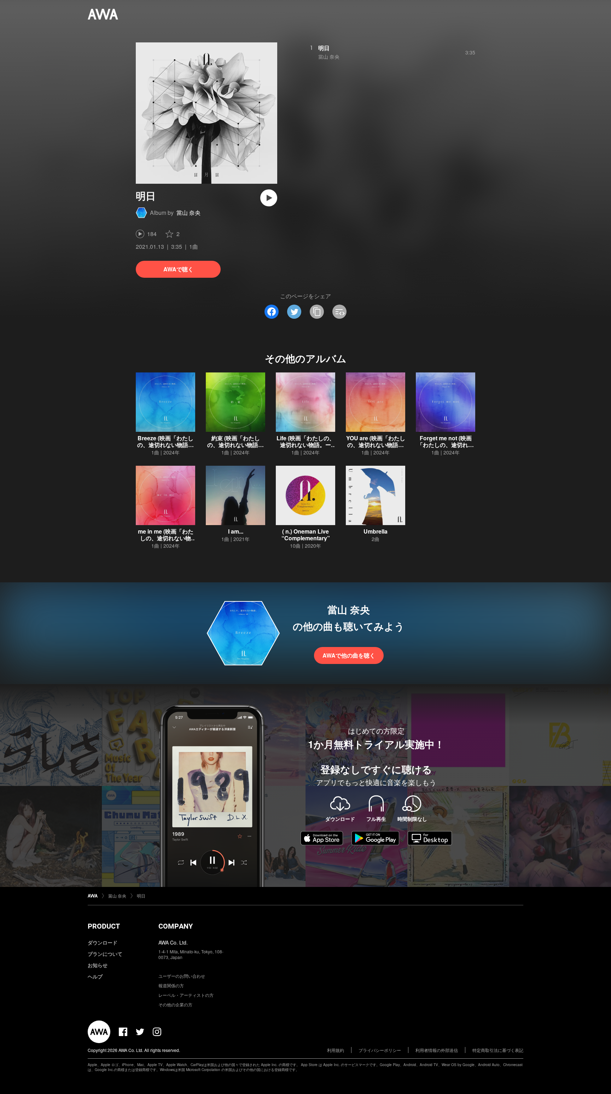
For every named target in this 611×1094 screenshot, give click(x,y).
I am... (235, 531)
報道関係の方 (171, 985)
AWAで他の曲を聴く (348, 655)
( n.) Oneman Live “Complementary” (305, 534)
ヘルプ (95, 976)
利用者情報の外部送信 (436, 1050)
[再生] (268, 197)
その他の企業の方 (175, 1004)
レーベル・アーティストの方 (186, 995)
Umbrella (375, 531)
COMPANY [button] (175, 926)
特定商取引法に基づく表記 (497, 1050)
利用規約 (335, 1050)
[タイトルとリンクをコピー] (317, 312)
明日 (324, 48)
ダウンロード (102, 942)
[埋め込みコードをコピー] (339, 312)
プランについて (105, 953)
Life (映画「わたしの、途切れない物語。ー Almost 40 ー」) (306, 444)
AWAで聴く (178, 269)
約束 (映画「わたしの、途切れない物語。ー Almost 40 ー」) (235, 444)
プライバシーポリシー (380, 1050)
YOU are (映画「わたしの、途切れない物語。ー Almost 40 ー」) (375, 444)
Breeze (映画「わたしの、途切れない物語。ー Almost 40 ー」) (165, 444)
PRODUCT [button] (104, 926)
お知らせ (97, 965)
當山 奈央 (188, 212)
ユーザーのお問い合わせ (181, 976)
